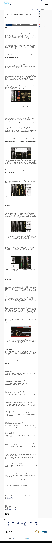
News (32, 8)
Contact (8, 525)
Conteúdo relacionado (31, 24)
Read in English (42, 11)
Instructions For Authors (19, 523)
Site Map (38, 8)
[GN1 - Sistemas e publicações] (28, 538)
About (6, 8)
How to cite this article (42, 19)
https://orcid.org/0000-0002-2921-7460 (11, 497)
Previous (25, 524)
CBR (7, 523)
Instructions (15, 8)
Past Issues (30, 9)
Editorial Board (10, 8)
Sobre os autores (15, 24)
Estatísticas (21, 24)
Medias (35, 8)
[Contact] (26, 536)
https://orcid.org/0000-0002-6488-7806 (11, 498)
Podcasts (36, 524)
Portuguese (42, 0)
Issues (19, 8)
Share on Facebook (42, 26)
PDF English (41, 14)
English (47, 0)
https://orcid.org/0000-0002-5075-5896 (11, 500)
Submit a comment (42, 21)
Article (39, 9)
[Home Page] (11, 3)
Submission (28, 8)
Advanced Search (23, 8)
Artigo (7, 24)
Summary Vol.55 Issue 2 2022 (35, 9)
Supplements (25, 525)
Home (28, 9)
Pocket (41, 24)
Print (41, 16)
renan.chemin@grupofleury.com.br (11, 509)
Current (25, 523)
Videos (36, 523)
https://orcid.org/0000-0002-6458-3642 (11, 499)
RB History (8, 524)
